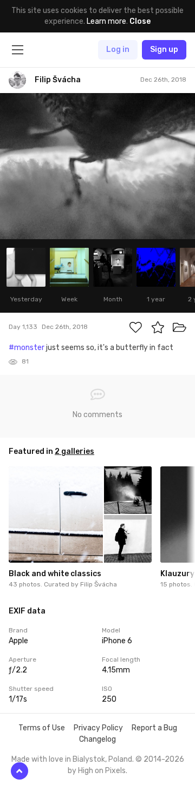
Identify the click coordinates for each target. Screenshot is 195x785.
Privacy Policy (98, 728)
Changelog (97, 739)
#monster (26, 347)
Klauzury (177, 573)
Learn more (106, 21)
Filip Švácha (98, 584)
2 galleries (74, 451)
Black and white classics (55, 573)
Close (140, 21)
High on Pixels (102, 770)
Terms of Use (41, 728)
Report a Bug (154, 728)
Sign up (164, 49)
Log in (117, 49)
